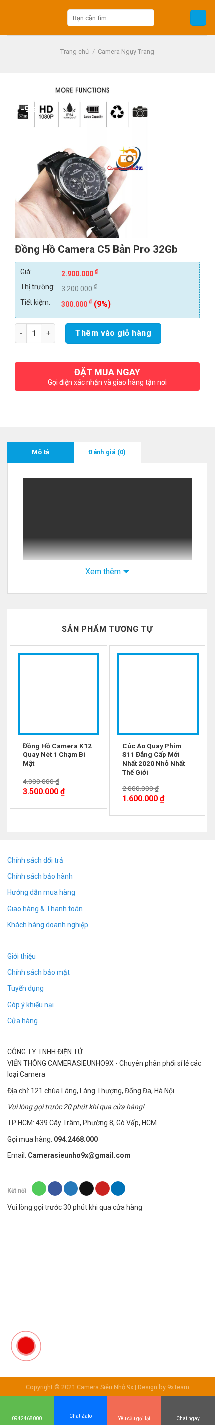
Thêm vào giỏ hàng (114, 333)
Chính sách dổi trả (36, 860)
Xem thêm (103, 571)
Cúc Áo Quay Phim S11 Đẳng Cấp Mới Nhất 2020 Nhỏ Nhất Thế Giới (153, 759)
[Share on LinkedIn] (118, 1188)
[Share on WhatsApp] (39, 1188)
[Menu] (198, 18)
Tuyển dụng (26, 988)
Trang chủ (74, 51)
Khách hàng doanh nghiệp (48, 925)
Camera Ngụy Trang (126, 51)
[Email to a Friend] (87, 1188)
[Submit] (144, 17)
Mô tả (41, 452)
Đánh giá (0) (107, 452)
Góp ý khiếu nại (31, 1005)
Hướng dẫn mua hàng (42, 892)
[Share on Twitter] (71, 1188)
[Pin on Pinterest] (103, 1188)
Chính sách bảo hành (40, 876)
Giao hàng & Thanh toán (45, 909)
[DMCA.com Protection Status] (83, 1255)
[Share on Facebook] (55, 1188)
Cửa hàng (23, 1021)
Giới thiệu (22, 956)
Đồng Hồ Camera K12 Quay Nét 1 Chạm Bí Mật (57, 754)
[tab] (41, 452)
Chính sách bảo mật (39, 972)
